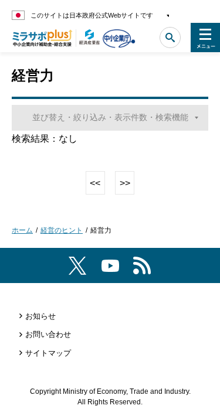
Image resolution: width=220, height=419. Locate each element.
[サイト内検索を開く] (170, 37)
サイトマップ (48, 353)
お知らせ (40, 316)
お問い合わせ (48, 334)
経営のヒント (61, 230)
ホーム (22, 230)
